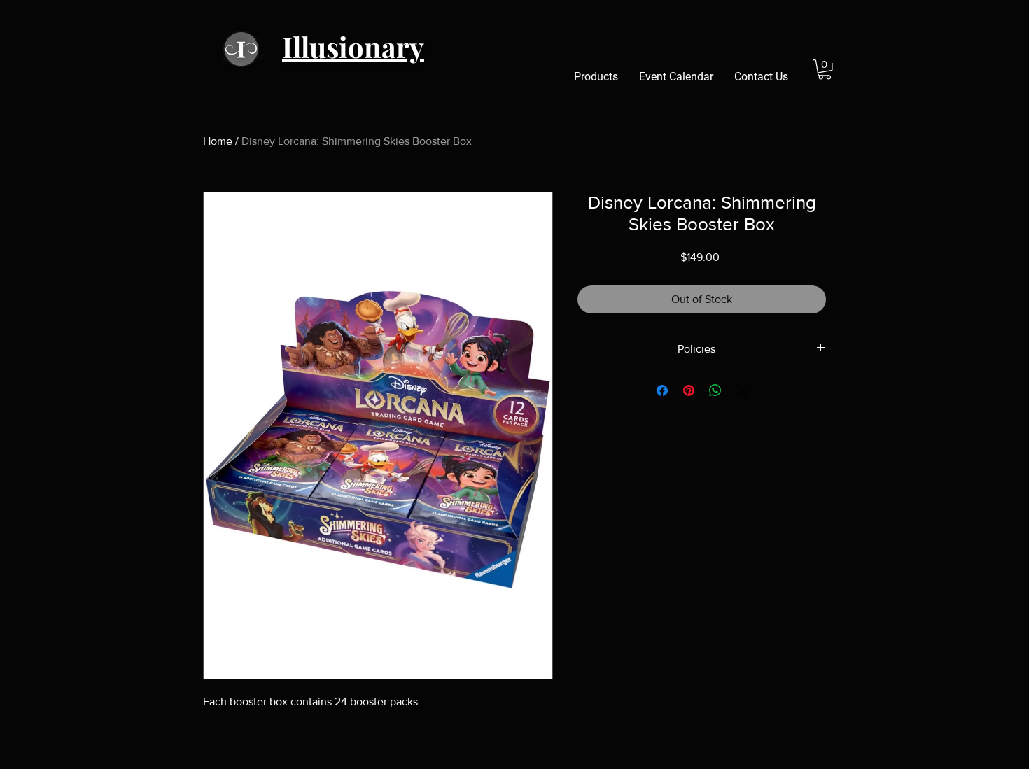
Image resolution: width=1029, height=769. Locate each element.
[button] (824, 69)
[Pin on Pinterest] (688, 390)
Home (217, 141)
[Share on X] (742, 390)
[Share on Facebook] (662, 390)
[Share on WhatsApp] (715, 390)
